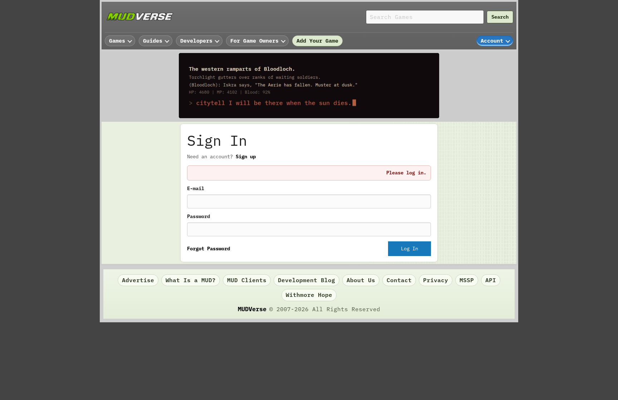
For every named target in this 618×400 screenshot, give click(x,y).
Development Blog (306, 280)
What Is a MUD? (191, 280)
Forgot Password (208, 248)
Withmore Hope (309, 294)
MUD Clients (246, 280)
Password (198, 216)
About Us (361, 280)
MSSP (467, 280)
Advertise (138, 280)
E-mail (195, 188)
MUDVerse (252, 309)
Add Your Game (317, 40)
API (490, 280)
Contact (399, 280)
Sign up (246, 156)
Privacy (435, 280)
